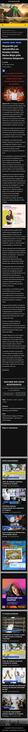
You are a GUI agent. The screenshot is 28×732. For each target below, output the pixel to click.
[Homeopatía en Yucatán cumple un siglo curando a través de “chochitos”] (14, 625)
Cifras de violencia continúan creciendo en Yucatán (12, 483)
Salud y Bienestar (18, 526)
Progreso (6, 502)
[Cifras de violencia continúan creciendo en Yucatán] (14, 472)
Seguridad (18, 42)
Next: (12, 417)
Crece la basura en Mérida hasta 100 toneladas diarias (13, 533)
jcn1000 (6, 62)
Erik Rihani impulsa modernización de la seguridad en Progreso (13, 508)
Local (11, 477)
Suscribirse (20, 394)
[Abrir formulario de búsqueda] (25, 25)
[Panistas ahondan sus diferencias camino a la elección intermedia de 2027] (14, 675)
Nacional (12, 42)
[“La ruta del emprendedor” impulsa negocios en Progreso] (14, 702)
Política (15, 681)
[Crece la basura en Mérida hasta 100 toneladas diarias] (14, 522)
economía (6, 681)
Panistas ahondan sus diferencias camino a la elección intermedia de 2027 (14, 687)
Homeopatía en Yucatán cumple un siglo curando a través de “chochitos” (13, 637)
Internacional (6, 42)
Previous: (14, 408)
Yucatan (5, 401)
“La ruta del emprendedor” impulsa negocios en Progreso (12, 713)
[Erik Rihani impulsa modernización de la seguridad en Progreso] (14, 496)
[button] (2, 25)
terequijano (6, 512)
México (15, 399)
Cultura (6, 630)
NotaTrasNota (14, 17)
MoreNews (13, 730)
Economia (6, 477)
